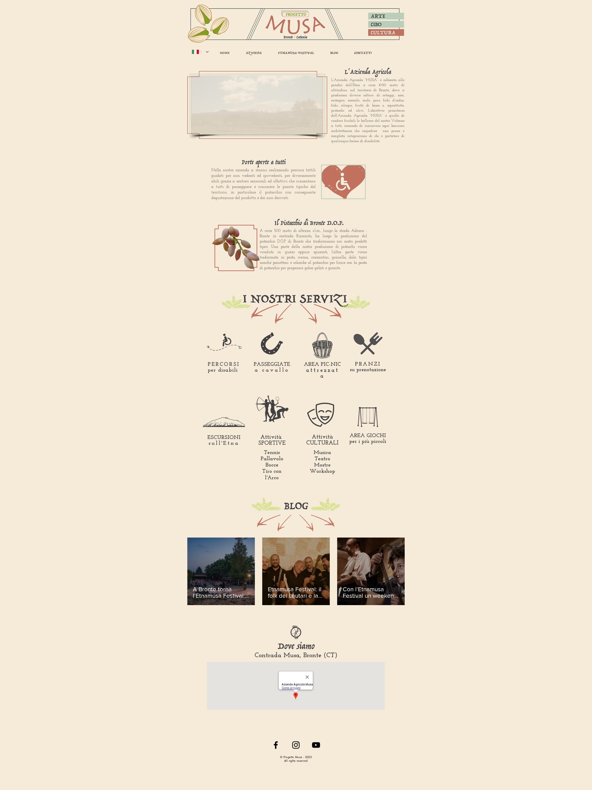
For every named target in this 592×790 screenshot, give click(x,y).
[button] (257, 105)
